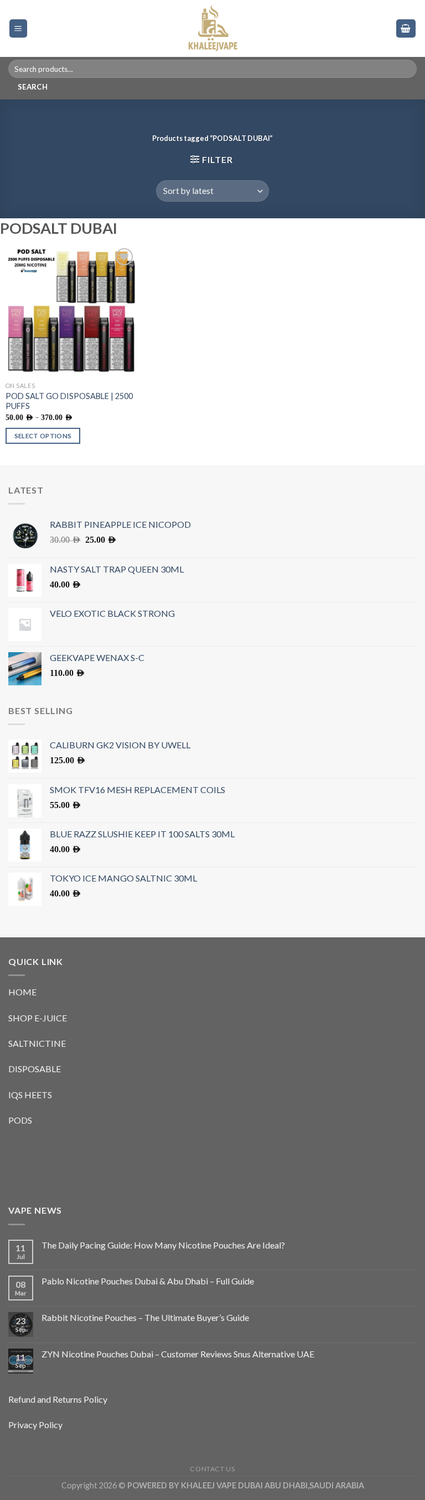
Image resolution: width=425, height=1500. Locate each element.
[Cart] (406, 28)
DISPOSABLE (34, 1068)
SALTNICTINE (37, 1043)
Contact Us (212, 1469)
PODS (20, 1120)
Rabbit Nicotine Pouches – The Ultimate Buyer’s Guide (145, 1317)
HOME (22, 992)
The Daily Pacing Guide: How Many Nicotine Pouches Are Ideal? (163, 1245)
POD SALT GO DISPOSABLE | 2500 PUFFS (69, 401)
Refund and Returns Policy (57, 1399)
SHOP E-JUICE (37, 1018)
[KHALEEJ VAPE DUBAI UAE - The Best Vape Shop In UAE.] (212, 28)
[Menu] (18, 28)
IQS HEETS (30, 1094)
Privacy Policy (35, 1424)
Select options (43, 435)
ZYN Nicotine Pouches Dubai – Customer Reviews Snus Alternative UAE (178, 1354)
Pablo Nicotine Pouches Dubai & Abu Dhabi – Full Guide (148, 1281)
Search (33, 86)
